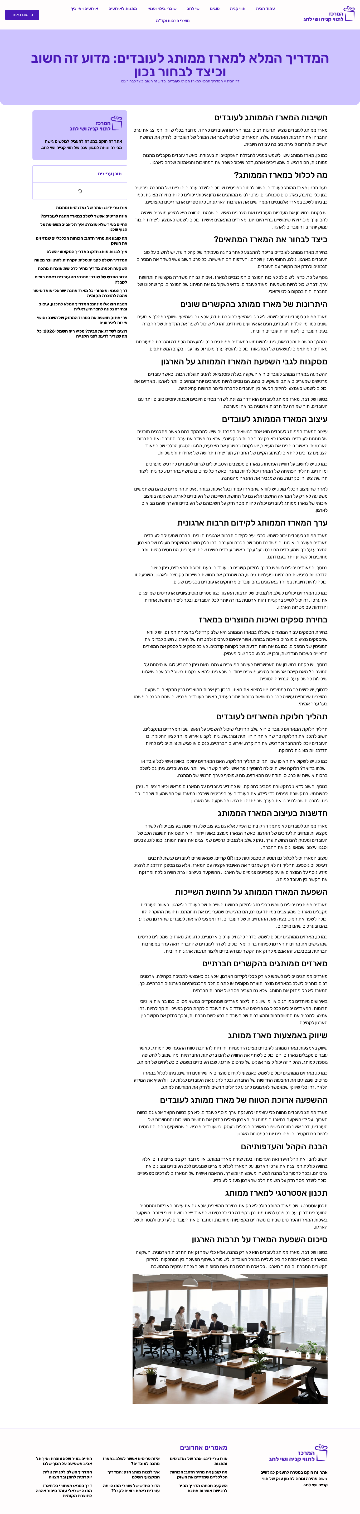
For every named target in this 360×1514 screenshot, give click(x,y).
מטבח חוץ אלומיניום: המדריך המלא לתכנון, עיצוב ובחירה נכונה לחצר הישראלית (83, 306)
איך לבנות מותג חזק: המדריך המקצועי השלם (87, 251)
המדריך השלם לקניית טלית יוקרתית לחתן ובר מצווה (80, 260)
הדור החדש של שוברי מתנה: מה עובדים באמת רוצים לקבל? (131, 1488)
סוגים (215, 8)
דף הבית (233, 81)
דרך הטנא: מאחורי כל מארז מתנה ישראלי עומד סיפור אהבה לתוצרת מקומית (64, 1490)
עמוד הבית (265, 8)
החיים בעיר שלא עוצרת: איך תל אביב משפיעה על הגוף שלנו (64, 1461)
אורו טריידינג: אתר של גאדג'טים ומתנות (91, 207)
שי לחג (193, 8)
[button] (39, 174)
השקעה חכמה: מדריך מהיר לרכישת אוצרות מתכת (82, 268)
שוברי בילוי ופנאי (162, 8)
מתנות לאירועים (123, 8)
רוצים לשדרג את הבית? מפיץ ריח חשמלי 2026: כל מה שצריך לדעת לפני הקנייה (82, 334)
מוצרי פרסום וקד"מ (173, 20)
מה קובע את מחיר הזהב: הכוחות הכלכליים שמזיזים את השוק (198, 1475)
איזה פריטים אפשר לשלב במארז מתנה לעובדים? (84, 216)
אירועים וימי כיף (84, 8)
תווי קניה (237, 8)
